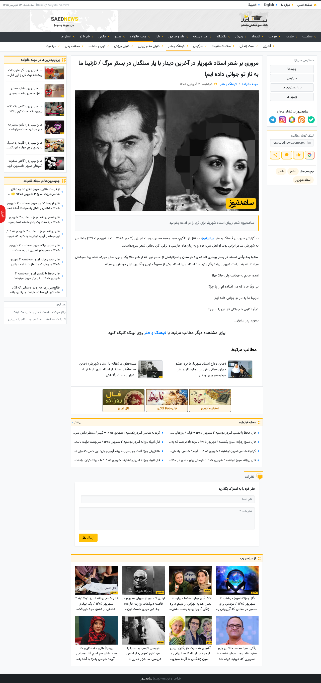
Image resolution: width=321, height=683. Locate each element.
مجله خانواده (138, 36)
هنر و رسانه (200, 36)
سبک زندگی (247, 46)
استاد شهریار (303, 180)
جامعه (290, 36)
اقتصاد (256, 36)
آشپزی (267, 46)
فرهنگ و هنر (176, 46)
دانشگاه (221, 36)
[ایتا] (301, 119)
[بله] (311, 119)
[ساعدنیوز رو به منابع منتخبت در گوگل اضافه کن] (309, 155)
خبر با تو (85, 36)
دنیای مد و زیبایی (149, 46)
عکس (103, 36)
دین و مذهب (97, 46)
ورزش (239, 36)
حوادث (273, 36)
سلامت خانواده (221, 46)
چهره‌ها (291, 69)
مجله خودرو (73, 46)
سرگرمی (198, 46)
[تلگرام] (272, 119)
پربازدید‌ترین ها (292, 87)
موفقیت (51, 46)
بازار (158, 36)
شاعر (293, 171)
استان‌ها (66, 36)
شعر (281, 171)
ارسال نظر (88, 537)
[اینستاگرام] (282, 119)
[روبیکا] (291, 119)
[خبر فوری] (3, 214)
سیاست (307, 36)
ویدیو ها (292, 96)
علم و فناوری (177, 36)
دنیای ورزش (122, 46)
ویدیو (118, 36)
